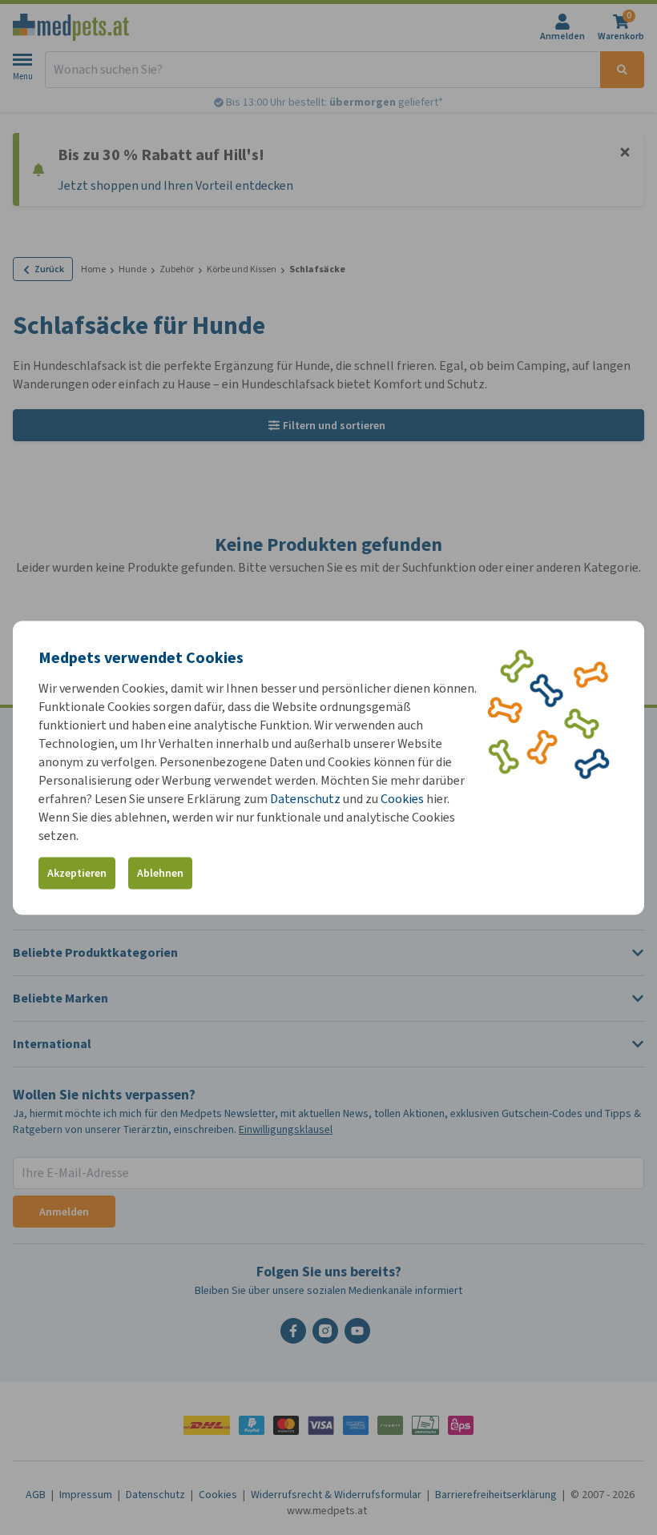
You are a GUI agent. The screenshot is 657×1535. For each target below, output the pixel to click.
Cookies (402, 798)
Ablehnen (160, 873)
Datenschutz (305, 798)
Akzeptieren (77, 873)
